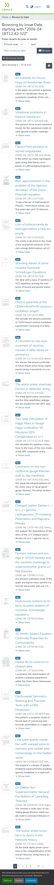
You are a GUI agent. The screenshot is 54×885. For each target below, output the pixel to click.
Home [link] (5, 17)
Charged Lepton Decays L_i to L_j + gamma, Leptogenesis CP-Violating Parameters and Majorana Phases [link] (33, 514)
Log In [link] (37, 6)
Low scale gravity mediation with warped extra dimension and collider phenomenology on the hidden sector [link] (33, 749)
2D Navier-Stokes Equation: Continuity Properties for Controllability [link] (33, 638)
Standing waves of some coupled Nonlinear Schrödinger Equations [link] (31, 267)
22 (38, 866)
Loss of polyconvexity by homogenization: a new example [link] (33, 228)
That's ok (7, 880)
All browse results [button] (14, 58)
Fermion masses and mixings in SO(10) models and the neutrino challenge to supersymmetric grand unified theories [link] (33, 562)
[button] (7, 6)
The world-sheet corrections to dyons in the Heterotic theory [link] (31, 835)
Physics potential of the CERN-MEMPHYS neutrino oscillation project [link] (33, 306)
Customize (31, 880)
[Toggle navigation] (48, 7)
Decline (19, 880)
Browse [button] (45, 50)
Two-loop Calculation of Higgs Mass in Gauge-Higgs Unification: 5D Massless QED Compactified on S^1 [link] (31, 428)
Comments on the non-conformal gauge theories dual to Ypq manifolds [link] (32, 471)
